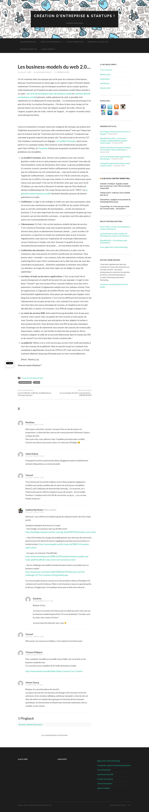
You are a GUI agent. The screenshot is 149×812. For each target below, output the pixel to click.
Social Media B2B (104, 770)
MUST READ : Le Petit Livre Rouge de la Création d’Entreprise (115, 228)
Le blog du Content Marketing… (116, 178)
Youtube (116, 112)
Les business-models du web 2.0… (54, 67)
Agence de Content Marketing (108, 761)
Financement (105, 79)
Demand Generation (104, 783)
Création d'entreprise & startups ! (74, 16)
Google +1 (103, 112)
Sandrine (37, 598)
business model (25, 382)
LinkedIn (109, 112)
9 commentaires (61, 72)
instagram (123, 106)
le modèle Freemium (66, 141)
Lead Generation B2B (105, 774)
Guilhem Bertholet (28, 42)
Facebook (103, 106)
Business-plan (105, 74)
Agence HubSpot (48, 49)
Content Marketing (74, 42)
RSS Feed (116, 106)
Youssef (29, 475)
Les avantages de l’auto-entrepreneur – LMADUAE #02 (76, 392)
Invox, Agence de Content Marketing (114, 247)
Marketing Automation (98, 42)
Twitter (109, 106)
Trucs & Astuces (106, 70)
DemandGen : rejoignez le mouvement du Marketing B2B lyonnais (115, 200)
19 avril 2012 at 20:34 (33, 655)
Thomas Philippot (33, 652)
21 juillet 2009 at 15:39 (34, 425)
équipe (36, 382)
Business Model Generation (30, 724)
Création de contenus (105, 779)
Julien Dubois (31, 454)
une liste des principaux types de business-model (49, 93)
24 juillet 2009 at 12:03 (34, 477)
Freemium (43, 148)
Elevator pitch (105, 88)
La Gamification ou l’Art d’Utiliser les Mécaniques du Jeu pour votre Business (114, 234)
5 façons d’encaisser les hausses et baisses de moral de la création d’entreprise (115, 148)
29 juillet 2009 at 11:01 (34, 512)
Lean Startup (104, 83)
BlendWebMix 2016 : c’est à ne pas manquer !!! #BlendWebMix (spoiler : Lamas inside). (114, 140)
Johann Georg (32, 682)
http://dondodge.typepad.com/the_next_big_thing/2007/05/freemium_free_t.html (60, 532)
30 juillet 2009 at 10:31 (34, 636)
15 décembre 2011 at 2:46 (43, 601)
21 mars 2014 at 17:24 (33, 685)
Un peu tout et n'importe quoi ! (33, 378)
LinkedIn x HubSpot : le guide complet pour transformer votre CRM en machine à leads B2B (115, 186)
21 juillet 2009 (24, 72)
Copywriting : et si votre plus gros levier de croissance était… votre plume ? (114, 207)
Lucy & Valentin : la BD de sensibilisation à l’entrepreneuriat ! (34, 392)
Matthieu (29, 422)
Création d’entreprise (50, 42)
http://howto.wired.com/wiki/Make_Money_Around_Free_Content (53, 671)
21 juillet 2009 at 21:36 (34, 456)
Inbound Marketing (28, 49)
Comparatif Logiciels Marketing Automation (114, 765)
